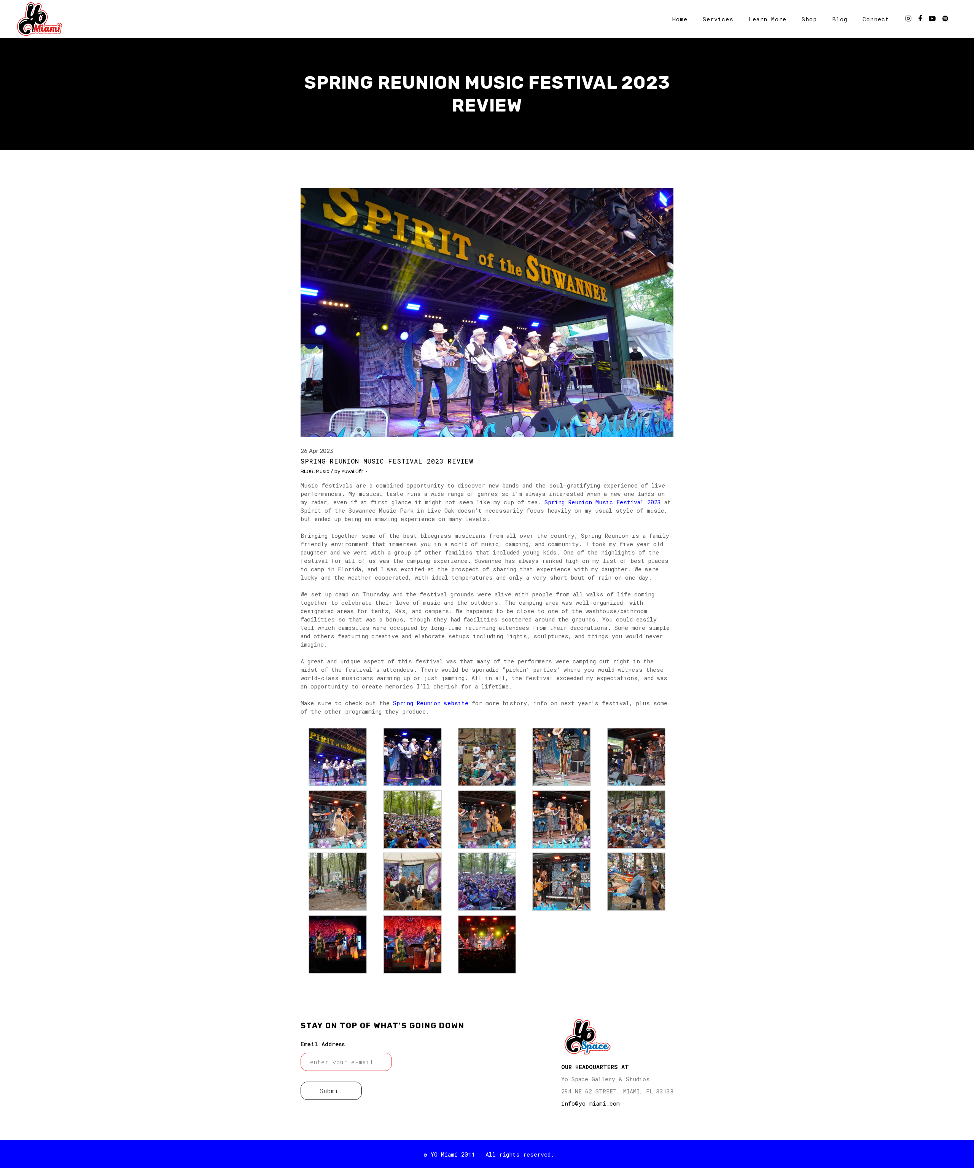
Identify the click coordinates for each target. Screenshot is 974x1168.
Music (322, 471)
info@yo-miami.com (590, 1103)
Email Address (323, 1044)
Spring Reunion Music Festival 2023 (602, 502)
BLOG (307, 471)
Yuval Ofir (352, 471)
